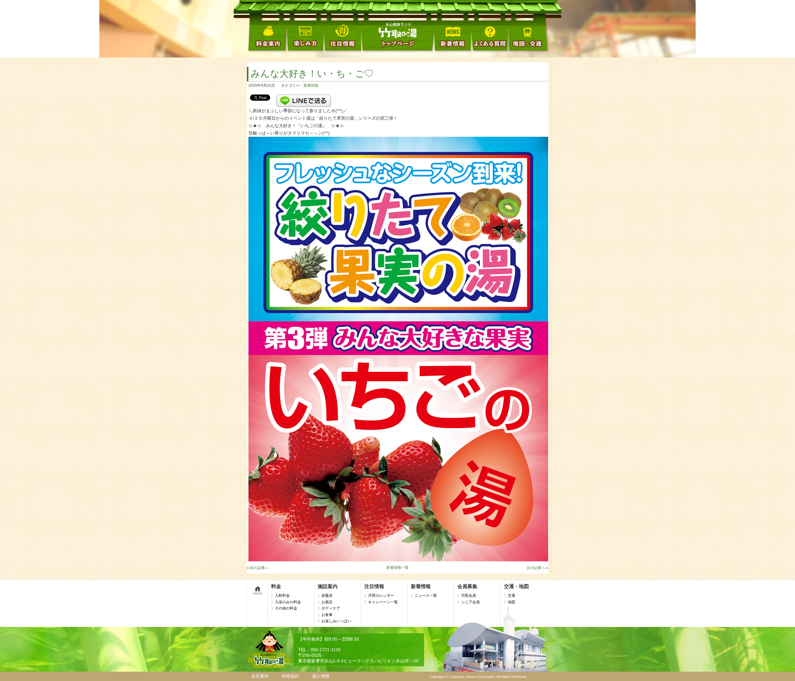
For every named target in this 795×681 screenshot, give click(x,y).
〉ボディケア (329, 608)
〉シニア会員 (468, 602)
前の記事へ (259, 568)
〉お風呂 (325, 602)
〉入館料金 (280, 595)
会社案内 (260, 676)
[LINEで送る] (303, 97)
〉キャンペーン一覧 (381, 602)
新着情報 (310, 85)
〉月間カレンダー (379, 595)
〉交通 (509, 595)
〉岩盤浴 (325, 595)
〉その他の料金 (284, 608)
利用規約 (290, 676)
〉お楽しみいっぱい (334, 621)
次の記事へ (535, 568)
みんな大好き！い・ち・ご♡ (312, 73)
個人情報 (320, 676)
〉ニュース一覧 (424, 595)
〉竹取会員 (466, 595)
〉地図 (509, 602)
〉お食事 (325, 615)
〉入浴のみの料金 (286, 602)
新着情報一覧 (397, 567)
